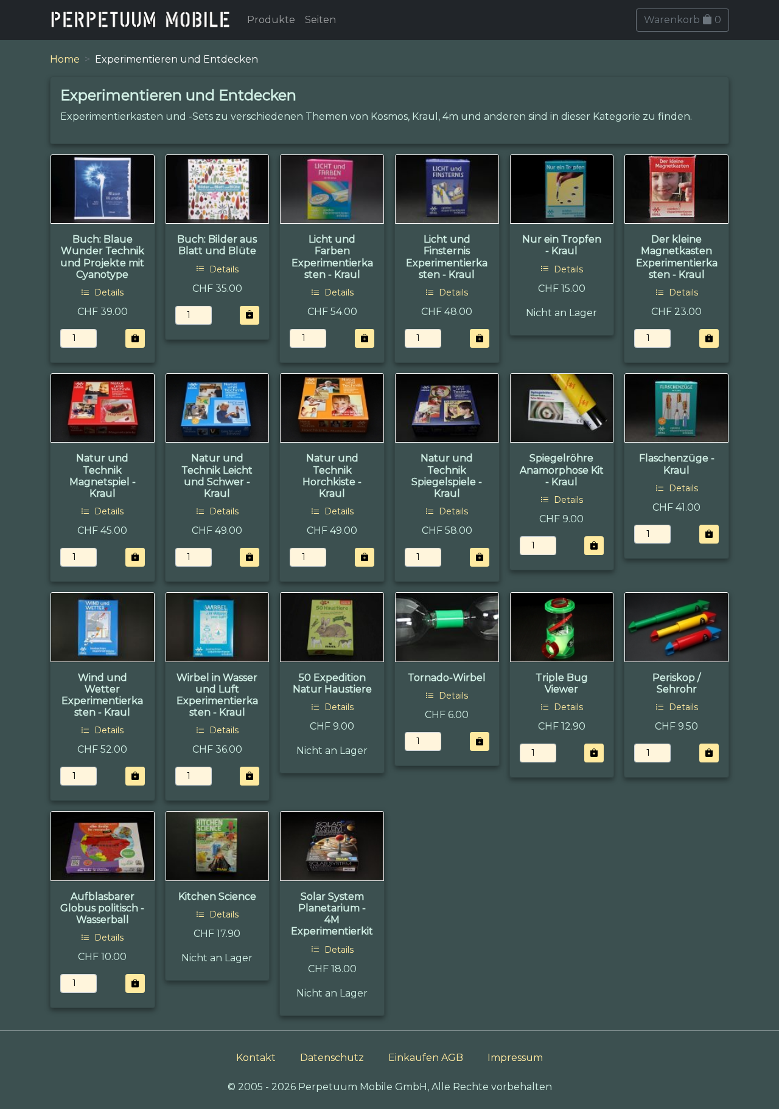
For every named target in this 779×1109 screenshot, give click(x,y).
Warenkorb (682, 20)
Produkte (271, 20)
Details (108, 292)
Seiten (320, 20)
